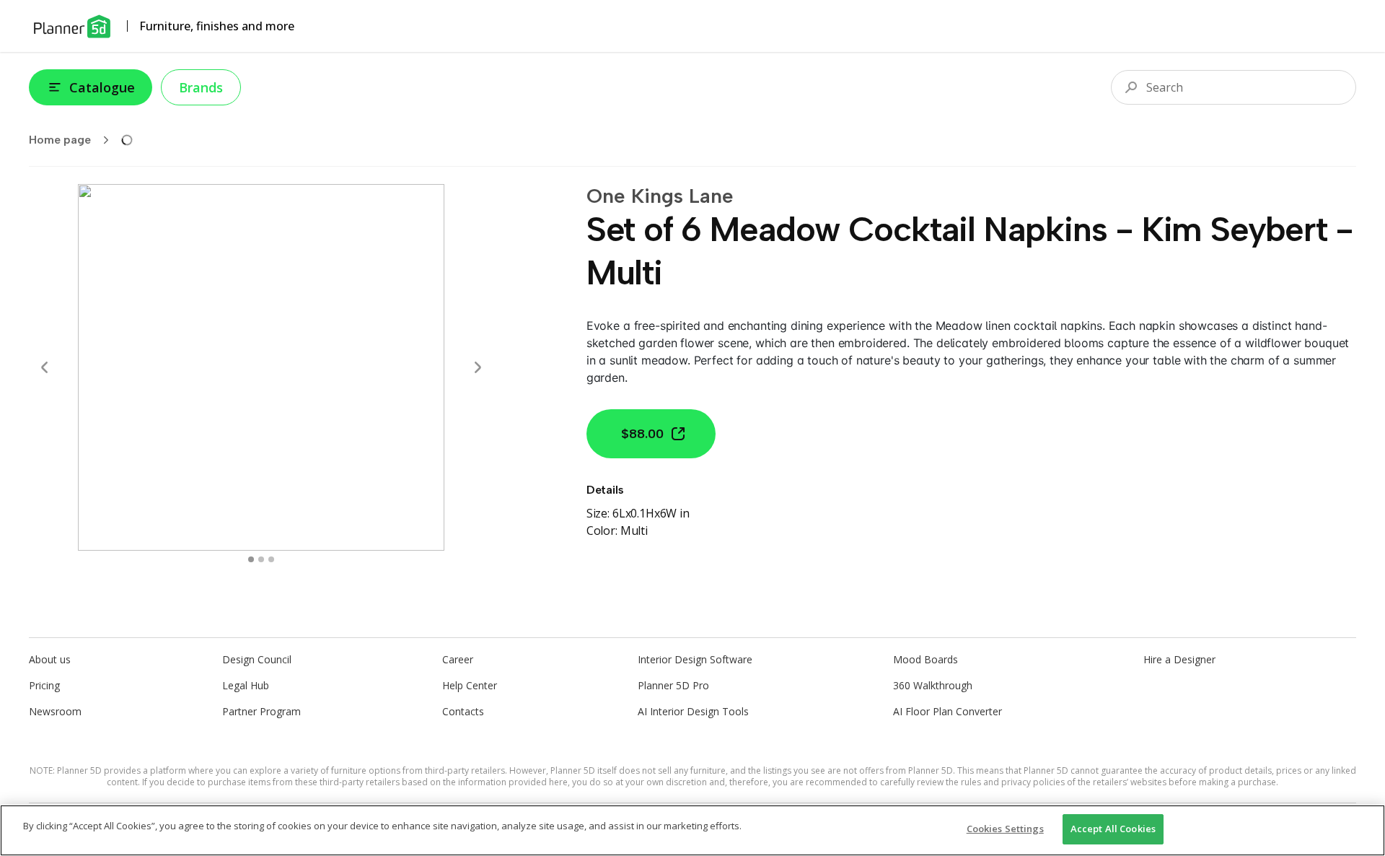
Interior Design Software (695, 659)
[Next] (477, 367)
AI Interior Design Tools (693, 711)
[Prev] (45, 367)
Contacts (463, 711)
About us (50, 659)
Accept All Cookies (1113, 828)
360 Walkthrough (932, 685)
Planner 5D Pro (673, 685)
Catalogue (102, 87)
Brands (201, 87)
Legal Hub (245, 685)
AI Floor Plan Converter (947, 711)
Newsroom (55, 711)
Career (457, 659)
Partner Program (261, 711)
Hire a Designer (1179, 659)
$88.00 (642, 434)
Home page (60, 140)
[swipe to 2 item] (271, 559)
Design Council (256, 659)
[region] (692, 830)
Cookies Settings (1005, 828)
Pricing (44, 685)
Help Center (469, 685)
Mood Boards (925, 659)
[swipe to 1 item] (261, 559)
